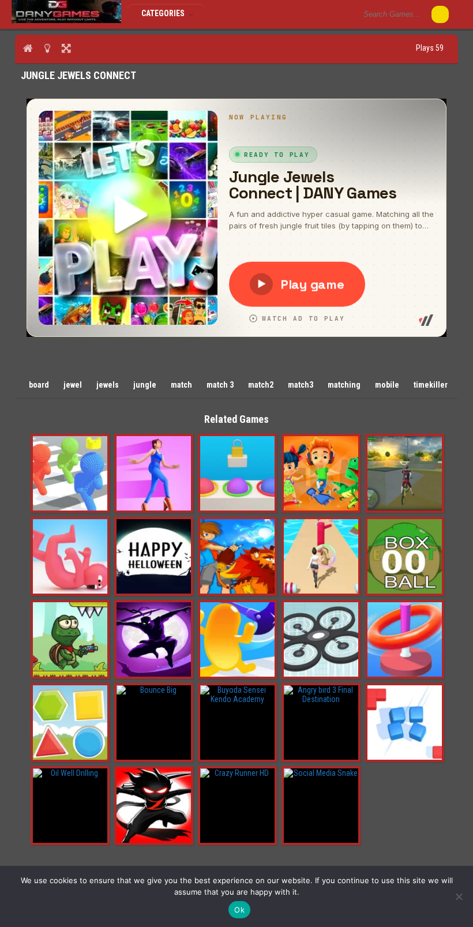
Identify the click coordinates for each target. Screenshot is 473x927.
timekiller (431, 384)
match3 (300, 384)
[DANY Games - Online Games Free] (66, 20)
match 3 (220, 384)
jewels (107, 384)
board (39, 384)
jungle (144, 384)
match (181, 384)
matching (344, 384)
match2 (260, 384)
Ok (239, 909)
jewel (72, 384)
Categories (163, 13)
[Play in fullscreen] (66, 47)
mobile (387, 384)
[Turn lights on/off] (47, 47)
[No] (458, 896)
